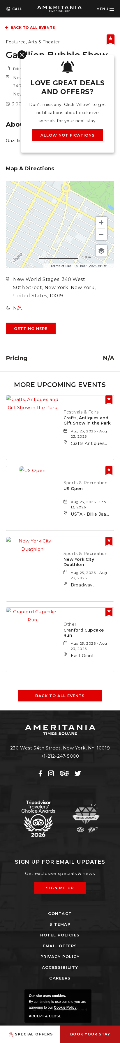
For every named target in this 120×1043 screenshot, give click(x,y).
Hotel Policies (60, 935)
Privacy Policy (60, 956)
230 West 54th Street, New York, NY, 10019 (60, 748)
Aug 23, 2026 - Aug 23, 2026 (89, 434)
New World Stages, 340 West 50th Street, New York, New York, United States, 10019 (54, 287)
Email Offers (60, 945)
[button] (31, 328)
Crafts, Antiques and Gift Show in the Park (87, 420)
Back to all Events (32, 27)
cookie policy (65, 1007)
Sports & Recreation (85, 482)
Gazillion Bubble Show (57, 55)
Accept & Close (45, 1016)
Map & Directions (30, 168)
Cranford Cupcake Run (83, 632)
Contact (60, 913)
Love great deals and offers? (67, 87)
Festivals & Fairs (80, 412)
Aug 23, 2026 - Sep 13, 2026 (88, 504)
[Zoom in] (101, 222)
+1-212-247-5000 (14, 8)
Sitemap (60, 924)
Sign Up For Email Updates (60, 862)
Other (69, 624)
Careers (60, 978)
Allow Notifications (67, 135)
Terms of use (60, 266)
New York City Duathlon (78, 562)
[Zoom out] (101, 234)
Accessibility (60, 967)
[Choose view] (101, 251)
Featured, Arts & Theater (33, 42)
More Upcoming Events (60, 385)
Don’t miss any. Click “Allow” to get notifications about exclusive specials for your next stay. (67, 112)
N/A (17, 308)
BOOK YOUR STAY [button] (90, 1034)
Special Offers (34, 1034)
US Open (73, 488)
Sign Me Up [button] (64, 889)
